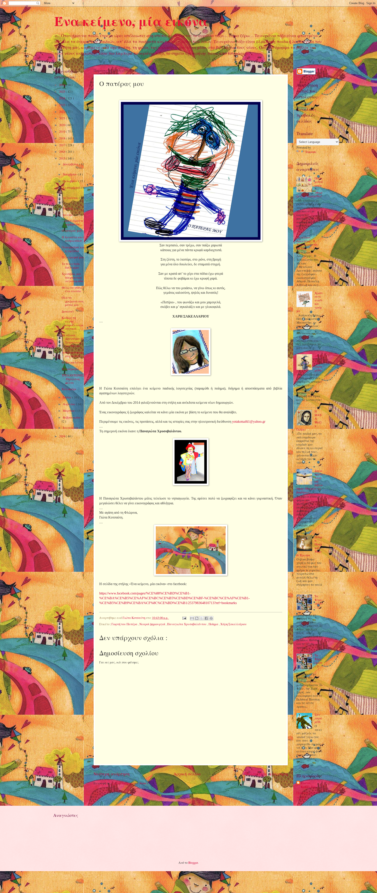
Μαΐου (67, 397)
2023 (62, 105)
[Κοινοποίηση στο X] (201, 618)
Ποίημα (214, 624)
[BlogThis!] (197, 618)
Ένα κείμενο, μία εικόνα (131, 20)
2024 (62, 98)
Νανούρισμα (70, 369)
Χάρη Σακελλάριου (233, 624)
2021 (62, 118)
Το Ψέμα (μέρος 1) (318, 660)
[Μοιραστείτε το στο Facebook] (206, 618)
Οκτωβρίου (70, 181)
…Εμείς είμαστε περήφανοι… (73, 222)
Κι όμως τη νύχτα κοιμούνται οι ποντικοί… (72, 323)
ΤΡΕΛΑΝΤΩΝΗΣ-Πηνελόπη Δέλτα (73, 379)
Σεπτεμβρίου (72, 187)
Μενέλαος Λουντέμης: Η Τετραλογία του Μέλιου (73, 340)
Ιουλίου (68, 208)
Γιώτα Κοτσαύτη (308, 785)
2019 (62, 131)
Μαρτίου (69, 411)
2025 (62, 91)
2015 (62, 158)
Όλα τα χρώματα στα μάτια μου (73, 301)
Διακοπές (68, 311)
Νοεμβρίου (70, 174)
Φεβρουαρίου (72, 417)
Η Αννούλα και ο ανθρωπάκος (73, 239)
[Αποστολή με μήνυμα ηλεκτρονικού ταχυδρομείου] (192, 618)
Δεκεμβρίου (71, 164)
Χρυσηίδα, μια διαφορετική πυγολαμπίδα (72, 277)
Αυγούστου (71, 198)
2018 (62, 138)
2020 (62, 125)
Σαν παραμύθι (318, 718)
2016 (62, 151)
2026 (62, 85)
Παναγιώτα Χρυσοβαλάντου (187, 624)
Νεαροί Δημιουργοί (152, 624)
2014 (62, 436)
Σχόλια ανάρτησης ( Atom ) (129, 783)
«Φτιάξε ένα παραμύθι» (318, 363)
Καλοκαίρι (69, 389)
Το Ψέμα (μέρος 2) (318, 601)
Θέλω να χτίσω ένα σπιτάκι (72, 289)
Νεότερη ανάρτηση (112, 773)
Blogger (193, 862)
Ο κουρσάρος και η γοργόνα (73, 249)
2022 (62, 112)
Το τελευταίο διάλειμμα (71, 266)
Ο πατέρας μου (72, 230)
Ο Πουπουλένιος (73, 362)
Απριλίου (69, 404)
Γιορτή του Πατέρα (124, 624)
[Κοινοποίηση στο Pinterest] (211, 618)
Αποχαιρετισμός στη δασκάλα (73, 354)
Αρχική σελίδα (187, 773)
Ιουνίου (68, 215)
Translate (310, 152)
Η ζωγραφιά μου (73, 257)
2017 (62, 145)
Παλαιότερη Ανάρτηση (266, 773)
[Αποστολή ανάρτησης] (184, 618)
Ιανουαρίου (71, 428)
